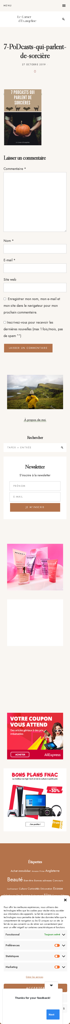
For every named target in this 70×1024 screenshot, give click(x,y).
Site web (10, 279)
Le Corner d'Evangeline (27, 19)
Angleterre (52, 870)
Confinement (12, 888)
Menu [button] (8, 5)
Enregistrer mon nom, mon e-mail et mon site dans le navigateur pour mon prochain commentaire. (32, 306)
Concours (58, 880)
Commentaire (15, 168)
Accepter (35, 988)
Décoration (46, 888)
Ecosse (58, 888)
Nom (9, 240)
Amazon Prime (38, 871)
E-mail (9, 260)
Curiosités (34, 888)
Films (48, 895)
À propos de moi (35, 420)
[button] (65, 900)
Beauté (15, 879)
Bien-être (28, 880)
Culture (23, 888)
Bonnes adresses (43, 880)
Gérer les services (34, 977)
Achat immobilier (21, 871)
